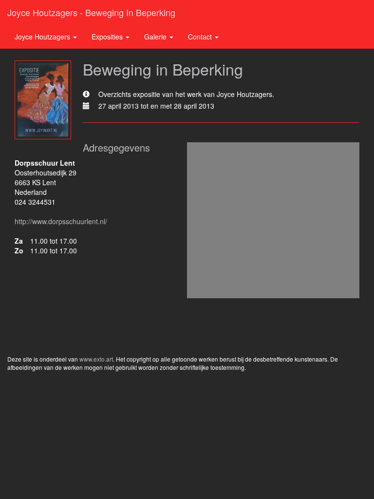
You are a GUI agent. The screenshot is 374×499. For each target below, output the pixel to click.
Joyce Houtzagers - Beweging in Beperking (91, 12)
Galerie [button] (156, 36)
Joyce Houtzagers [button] (43, 36)
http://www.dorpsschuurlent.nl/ (61, 221)
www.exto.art (96, 359)
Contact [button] (201, 36)
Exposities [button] (108, 36)
